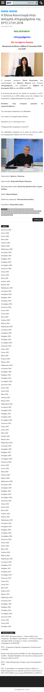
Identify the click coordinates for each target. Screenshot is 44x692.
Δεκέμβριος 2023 (6, 333)
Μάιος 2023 (4, 355)
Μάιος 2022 (4, 394)
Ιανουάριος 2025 (6, 291)
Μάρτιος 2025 (5, 284)
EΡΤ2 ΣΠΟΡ (4, 11)
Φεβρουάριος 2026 (6, 249)
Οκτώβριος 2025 (6, 262)
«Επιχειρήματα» (12, 209)
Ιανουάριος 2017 (6, 600)
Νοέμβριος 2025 (6, 259)
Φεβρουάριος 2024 (6, 326)
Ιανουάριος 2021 (6, 446)
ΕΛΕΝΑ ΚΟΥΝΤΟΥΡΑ (28, 209)
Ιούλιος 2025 (5, 272)
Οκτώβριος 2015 (6, 626)
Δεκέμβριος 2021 (6, 410)
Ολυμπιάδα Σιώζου (7, 213)
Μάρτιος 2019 (5, 517)
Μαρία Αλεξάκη (6, 211)
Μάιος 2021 (4, 433)
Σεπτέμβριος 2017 (6, 575)
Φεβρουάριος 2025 (6, 288)
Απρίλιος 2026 (5, 243)
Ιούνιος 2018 (5, 546)
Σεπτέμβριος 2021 (6, 420)
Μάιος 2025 (4, 278)
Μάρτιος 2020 (5, 478)
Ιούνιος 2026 (5, 236)
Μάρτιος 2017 (5, 594)
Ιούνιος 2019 (5, 507)
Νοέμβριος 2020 (6, 452)
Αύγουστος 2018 (6, 539)
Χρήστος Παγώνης (7, 215)
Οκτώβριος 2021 (6, 417)
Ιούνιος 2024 (5, 314)
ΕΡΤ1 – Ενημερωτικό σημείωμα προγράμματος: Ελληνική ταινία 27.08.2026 (21, 648)
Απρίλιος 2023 (5, 359)
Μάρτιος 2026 (5, 246)
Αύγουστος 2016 (6, 617)
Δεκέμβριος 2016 (6, 604)
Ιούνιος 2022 (5, 391)
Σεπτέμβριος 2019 (6, 497)
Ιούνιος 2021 (5, 430)
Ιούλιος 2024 (5, 310)
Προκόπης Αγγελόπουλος (21, 213)
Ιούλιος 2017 (5, 581)
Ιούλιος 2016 (5, 620)
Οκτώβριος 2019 (6, 494)
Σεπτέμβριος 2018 (6, 536)
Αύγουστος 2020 (6, 462)
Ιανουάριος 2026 (6, 252)
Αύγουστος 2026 (6, 230)
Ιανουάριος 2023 (6, 368)
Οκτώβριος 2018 (6, 533)
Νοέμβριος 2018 (6, 530)
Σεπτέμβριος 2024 (6, 304)
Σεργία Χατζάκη (34, 213)
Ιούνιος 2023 (5, 352)
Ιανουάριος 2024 (6, 330)
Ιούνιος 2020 (5, 468)
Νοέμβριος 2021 (6, 413)
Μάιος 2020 (4, 472)
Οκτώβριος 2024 (6, 301)
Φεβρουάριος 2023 (6, 365)
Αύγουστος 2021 (6, 423)
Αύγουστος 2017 (6, 578)
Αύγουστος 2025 (6, 268)
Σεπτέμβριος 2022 (6, 381)
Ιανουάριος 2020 (6, 484)
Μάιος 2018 (4, 549)
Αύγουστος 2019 (6, 501)
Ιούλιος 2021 (5, 426)
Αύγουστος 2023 (6, 346)
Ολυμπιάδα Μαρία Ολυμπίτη (32, 211)
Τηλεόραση (13, 11)
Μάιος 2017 (4, 588)
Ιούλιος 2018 (5, 542)
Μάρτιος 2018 (5, 555)
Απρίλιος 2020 (5, 475)
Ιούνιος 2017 (5, 584)
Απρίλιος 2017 (5, 591)
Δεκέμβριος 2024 (6, 294)
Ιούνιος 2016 (5, 623)
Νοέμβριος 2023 (6, 336)
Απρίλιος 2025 (5, 281)
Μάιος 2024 (4, 317)
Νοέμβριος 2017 (6, 568)
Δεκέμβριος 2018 (6, 526)
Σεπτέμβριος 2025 (6, 265)
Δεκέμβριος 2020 (6, 449)
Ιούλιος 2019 (5, 504)
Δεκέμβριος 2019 (6, 488)
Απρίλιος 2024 (5, 320)
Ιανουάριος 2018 (6, 562)
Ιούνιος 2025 (5, 275)
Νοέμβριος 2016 (6, 607)
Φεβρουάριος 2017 (6, 597)
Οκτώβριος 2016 (6, 610)
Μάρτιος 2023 (5, 362)
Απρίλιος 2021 (5, 436)
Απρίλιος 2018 (5, 552)
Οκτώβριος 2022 (6, 378)
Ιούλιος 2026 (5, 233)
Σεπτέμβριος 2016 (6, 613)
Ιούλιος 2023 (5, 349)
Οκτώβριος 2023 (6, 339)
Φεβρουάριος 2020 (6, 481)
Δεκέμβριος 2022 (6, 372)
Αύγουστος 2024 (6, 307)
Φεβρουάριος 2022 (6, 404)
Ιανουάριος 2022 (6, 407)
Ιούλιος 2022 (5, 388)
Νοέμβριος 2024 (6, 297)
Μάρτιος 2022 (5, 401)
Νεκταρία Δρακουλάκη (17, 211)
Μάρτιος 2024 (5, 323)
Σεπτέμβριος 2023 (6, 343)
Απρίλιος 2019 (5, 513)
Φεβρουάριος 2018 (6, 559)
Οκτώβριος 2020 (6, 455)
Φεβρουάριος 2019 (6, 520)
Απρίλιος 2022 (5, 397)
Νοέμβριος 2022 (6, 375)
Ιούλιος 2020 (5, 465)
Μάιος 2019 (4, 510)
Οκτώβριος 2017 (6, 571)
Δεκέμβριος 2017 (6, 565)
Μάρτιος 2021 (5, 439)
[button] (40, 3)
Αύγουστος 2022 (6, 384)
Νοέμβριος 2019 (6, 491)
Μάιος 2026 (4, 239)
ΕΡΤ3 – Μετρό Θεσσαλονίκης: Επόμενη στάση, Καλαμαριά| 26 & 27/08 (21, 663)
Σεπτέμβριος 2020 (6, 459)
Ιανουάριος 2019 (6, 523)
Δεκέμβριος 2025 (6, 255)
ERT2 (20, 209)
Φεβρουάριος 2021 (6, 442)
